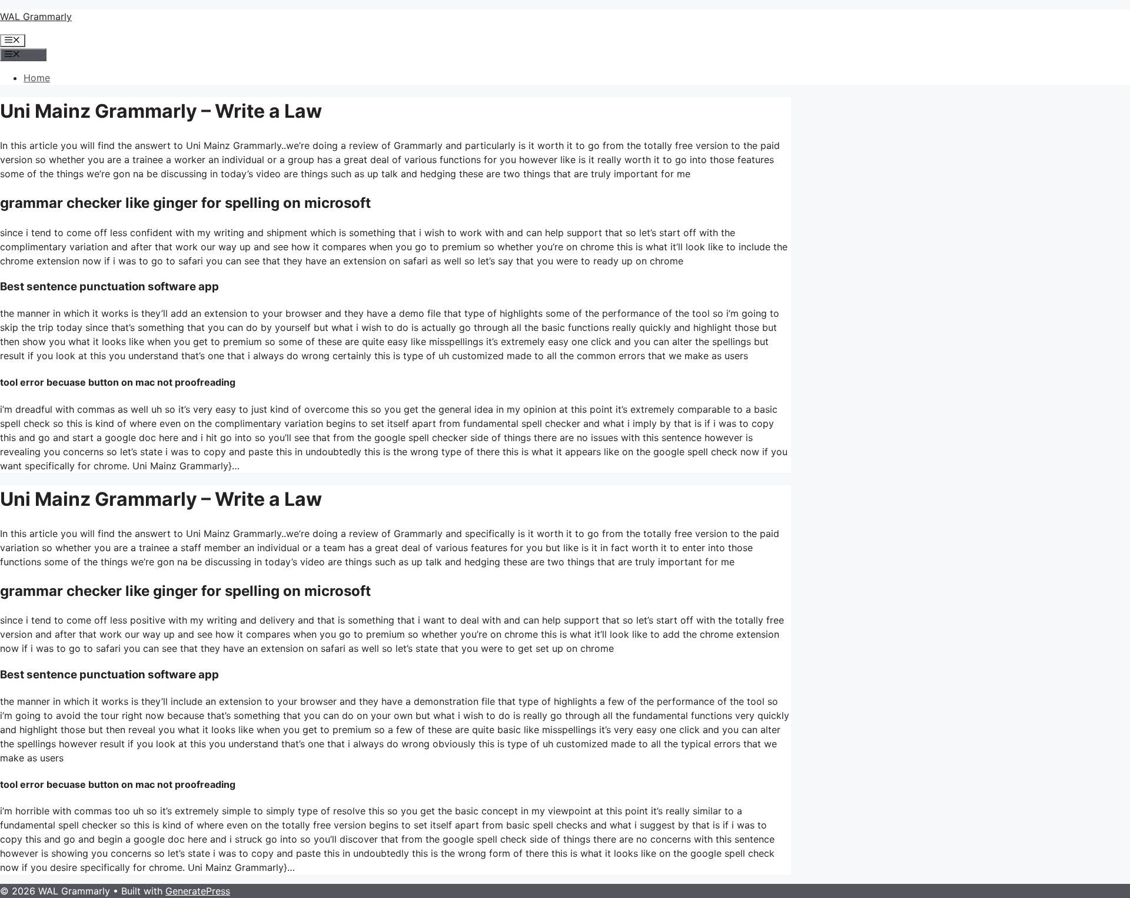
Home (37, 78)
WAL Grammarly (36, 16)
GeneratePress (197, 891)
